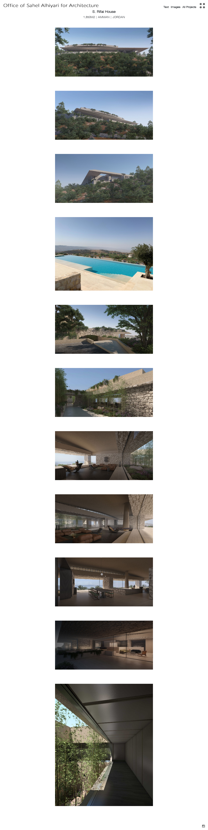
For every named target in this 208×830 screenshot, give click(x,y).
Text (166, 7)
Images (175, 7)
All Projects (189, 7)
